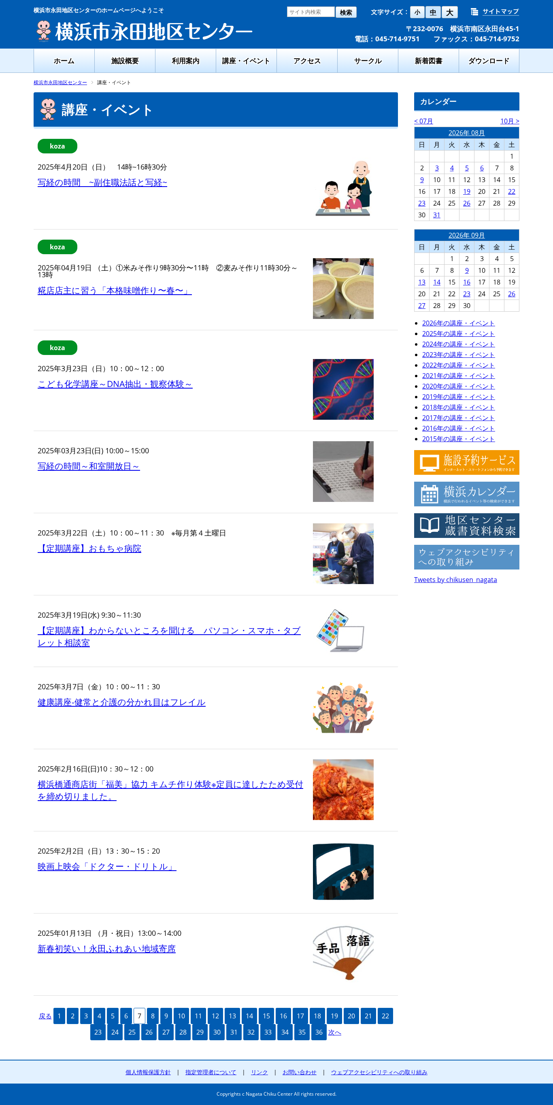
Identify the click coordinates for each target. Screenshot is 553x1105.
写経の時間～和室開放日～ (89, 466)
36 (319, 1032)
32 (251, 1032)
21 (368, 1016)
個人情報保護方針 (148, 1072)
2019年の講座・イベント (458, 396)
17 (300, 1016)
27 (166, 1032)
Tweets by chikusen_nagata (455, 579)
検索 (346, 12)
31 (234, 1032)
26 (149, 1032)
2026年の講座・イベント (458, 323)
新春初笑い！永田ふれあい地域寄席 (107, 948)
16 (283, 1016)
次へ (334, 1032)
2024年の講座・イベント (458, 344)
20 (351, 1016)
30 (217, 1032)
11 (198, 1016)
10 (181, 1016)
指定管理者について (210, 1072)
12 (215, 1016)
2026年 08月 (467, 132)
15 (266, 1016)
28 (183, 1032)
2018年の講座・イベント (458, 407)
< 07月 (423, 121)
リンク (259, 1072)
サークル (368, 60)
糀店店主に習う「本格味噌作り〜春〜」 (115, 290)
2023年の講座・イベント (458, 354)
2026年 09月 (467, 235)
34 (285, 1032)
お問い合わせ (300, 1072)
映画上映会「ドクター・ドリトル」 (107, 866)
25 (132, 1032)
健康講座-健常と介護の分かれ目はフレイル (122, 702)
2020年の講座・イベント (458, 386)
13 (232, 1016)
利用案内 (186, 60)
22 (385, 1016)
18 (317, 1016)
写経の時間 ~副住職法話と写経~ (102, 182)
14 (249, 1016)
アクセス (307, 60)
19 (334, 1016)
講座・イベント (246, 60)
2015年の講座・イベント (458, 438)
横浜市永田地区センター (60, 82)
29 (200, 1032)
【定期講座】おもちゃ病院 (89, 548)
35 (302, 1032)
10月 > (509, 121)
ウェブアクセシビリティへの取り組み (379, 1072)
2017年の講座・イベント (458, 417)
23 (98, 1032)
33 (268, 1032)
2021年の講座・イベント (458, 375)
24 (115, 1032)
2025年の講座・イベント (458, 333)
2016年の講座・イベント (458, 428)
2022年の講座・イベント (458, 365)
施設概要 (125, 60)
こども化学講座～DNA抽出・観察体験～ (115, 383)
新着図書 (428, 60)
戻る (45, 1016)
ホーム (64, 60)
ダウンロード (489, 60)
